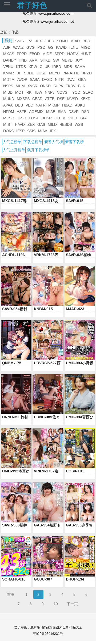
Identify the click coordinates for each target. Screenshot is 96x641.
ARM (33, 60)
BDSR (47, 118)
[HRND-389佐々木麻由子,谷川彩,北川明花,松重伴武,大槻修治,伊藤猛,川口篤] (48, 394)
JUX (38, 41)
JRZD (87, 73)
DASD (47, 79)
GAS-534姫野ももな (47, 525)
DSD (85, 111)
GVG (30, 47)
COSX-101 (75, 471)
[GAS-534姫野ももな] (48, 502)
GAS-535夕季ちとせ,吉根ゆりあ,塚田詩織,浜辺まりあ (79, 525)
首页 (10, 594)
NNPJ (49, 92)
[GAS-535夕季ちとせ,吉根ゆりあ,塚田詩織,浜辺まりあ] (80, 502)
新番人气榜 (53, 142)
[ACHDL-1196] (16, 232)
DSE (61, 99)
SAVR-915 (74, 201)
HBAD (67, 105)
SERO (88, 92)
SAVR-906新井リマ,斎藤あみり (15, 525)
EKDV (70, 86)
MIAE (50, 111)
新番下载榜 (74, 142)
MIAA (42, 131)
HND (23, 60)
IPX (53, 131)
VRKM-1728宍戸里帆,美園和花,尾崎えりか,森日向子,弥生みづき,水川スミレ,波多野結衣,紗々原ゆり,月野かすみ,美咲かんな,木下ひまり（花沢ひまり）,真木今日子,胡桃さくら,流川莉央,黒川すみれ (47, 255)
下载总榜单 (32, 142)
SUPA (58, 86)
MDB (68, 67)
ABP (6, 47)
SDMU (62, 41)
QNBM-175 (11, 363)
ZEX (31, 124)
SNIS (19, 41)
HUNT (86, 54)
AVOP (22, 79)
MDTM (9, 79)
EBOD (34, 54)
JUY (78, 60)
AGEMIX (36, 111)
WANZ (18, 47)
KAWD (61, 47)
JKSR (21, 118)
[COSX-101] (80, 448)
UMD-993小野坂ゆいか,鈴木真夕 (79, 363)
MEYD (54, 73)
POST (34, 118)
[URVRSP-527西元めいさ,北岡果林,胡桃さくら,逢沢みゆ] (48, 340)
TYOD (75, 92)
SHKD (45, 60)
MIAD (75, 41)
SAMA (80, 67)
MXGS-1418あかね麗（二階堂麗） (47, 201)
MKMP (53, 105)
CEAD (37, 99)
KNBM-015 (43, 309)
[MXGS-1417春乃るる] (16, 178)
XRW (33, 67)
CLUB (45, 67)
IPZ (29, 41)
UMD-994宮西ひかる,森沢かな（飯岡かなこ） (79, 417)
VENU (8, 67)
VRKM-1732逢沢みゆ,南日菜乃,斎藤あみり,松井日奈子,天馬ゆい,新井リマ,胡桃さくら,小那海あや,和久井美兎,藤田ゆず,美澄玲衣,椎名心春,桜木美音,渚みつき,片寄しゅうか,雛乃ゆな (47, 471)
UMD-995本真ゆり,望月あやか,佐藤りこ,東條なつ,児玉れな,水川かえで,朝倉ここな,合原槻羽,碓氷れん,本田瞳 (16, 471)
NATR (41, 105)
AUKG (80, 105)
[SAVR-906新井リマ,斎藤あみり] (16, 502)
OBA (82, 79)
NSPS (8, 86)
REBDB (65, 124)
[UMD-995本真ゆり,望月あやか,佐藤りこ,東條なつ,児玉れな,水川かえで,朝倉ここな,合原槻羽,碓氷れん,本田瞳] (16, 448)
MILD (52, 124)
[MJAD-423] (80, 286)
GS (50, 47)
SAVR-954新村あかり (14, 309)
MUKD (8, 99)
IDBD (56, 67)
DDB (19, 105)
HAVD (20, 124)
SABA (34, 79)
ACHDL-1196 (13, 255)
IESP (20, 131)
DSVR (74, 111)
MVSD (72, 99)
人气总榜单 (12, 142)
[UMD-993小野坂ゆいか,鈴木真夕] (80, 340)
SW (56, 60)
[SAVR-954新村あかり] (16, 286)
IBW (38, 92)
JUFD (49, 41)
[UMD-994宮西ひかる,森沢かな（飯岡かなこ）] (80, 394)
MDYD (67, 60)
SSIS (31, 131)
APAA (8, 105)
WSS (79, 124)
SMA (62, 111)
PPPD (22, 54)
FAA (83, 118)
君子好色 (32, 5)
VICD (72, 118)
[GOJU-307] (48, 556)
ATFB (49, 99)
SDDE (29, 73)
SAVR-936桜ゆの (78, 255)
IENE (73, 47)
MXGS (8, 54)
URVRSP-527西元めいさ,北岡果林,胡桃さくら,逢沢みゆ (47, 363)
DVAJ (70, 79)
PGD (41, 47)
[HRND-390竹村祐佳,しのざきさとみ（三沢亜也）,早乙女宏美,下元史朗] (16, 394)
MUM (20, 86)
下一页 (72, 604)
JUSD (41, 73)
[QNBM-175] (16, 340)
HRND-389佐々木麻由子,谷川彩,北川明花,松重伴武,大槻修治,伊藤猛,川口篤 (47, 417)
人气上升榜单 (14, 150)
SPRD (59, 54)
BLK (81, 86)
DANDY (9, 60)
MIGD (85, 47)
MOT (19, 92)
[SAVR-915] (80, 178)
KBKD (85, 99)
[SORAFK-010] (16, 556)
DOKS (8, 131)
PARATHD (70, 73)
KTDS (21, 67)
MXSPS (23, 99)
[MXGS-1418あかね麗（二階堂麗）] (48, 178)
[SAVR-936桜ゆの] (80, 232)
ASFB (21, 111)
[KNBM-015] (48, 286)
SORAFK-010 (14, 579)
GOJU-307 (43, 579)
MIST (7, 124)
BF (19, 73)
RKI (29, 92)
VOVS (62, 92)
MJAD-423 (75, 309)
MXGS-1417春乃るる (14, 201)
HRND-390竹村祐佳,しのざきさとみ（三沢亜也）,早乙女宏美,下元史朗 (15, 417)
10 (56, 604)
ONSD (45, 86)
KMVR (8, 73)
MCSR (8, 118)
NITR (59, 79)
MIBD (8, 92)
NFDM (8, 111)
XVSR (32, 86)
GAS (41, 124)
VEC (29, 105)
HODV (72, 54)
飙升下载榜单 (38, 150)
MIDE (47, 54)
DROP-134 (75, 579)
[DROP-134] (80, 556)
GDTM (60, 118)
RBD (86, 41)
